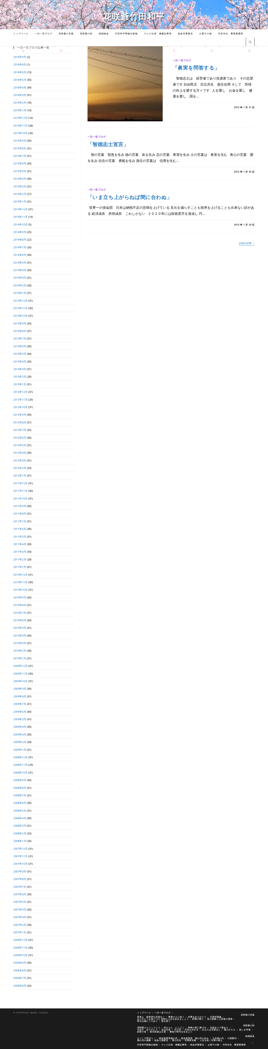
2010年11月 (20, 582)
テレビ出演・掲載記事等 (174, 1044)
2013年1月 (19, 384)
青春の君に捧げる (197, 1027)
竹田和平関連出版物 (147, 1044)
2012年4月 (19, 453)
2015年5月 (19, 171)
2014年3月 (19, 277)
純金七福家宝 (161, 1040)
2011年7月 (19, 521)
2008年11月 (20, 765)
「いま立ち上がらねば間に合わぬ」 (130, 196)
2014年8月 (19, 239)
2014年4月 (19, 270)
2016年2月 (19, 102)
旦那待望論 (216, 1016)
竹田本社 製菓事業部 (234, 1044)
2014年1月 (19, 293)
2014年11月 (20, 217)
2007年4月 (19, 909)
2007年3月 (19, 917)
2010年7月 (19, 613)
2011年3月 (19, 551)
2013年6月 (19, 346)
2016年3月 (19, 95)
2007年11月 (20, 856)
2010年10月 (20, 590)
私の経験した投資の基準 (220, 1018)
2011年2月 (19, 559)
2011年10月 (20, 498)
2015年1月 (19, 201)
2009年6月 (19, 711)
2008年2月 (19, 833)
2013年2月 (19, 376)
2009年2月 (19, 742)
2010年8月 (19, 605)
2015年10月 (20, 133)
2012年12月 (20, 392)
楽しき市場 (245, 1029)
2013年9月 (19, 323)
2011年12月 (20, 483)
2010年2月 (19, 650)
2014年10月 (20, 224)
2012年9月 (19, 414)
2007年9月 (19, 871)
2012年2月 (19, 468)
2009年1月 (19, 750)
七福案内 (232, 1038)
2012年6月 (19, 437)
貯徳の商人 (198, 1018)
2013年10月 (20, 316)
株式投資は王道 (158, 1031)
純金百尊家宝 (197, 1044)
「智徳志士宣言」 (108, 144)
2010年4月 (19, 635)
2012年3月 (19, 460)
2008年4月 (19, 818)
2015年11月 (20, 125)
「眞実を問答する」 (196, 67)
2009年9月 (19, 688)
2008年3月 (19, 825)
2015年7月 (19, 156)
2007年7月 (19, 887)
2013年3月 (19, 369)
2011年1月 (19, 567)
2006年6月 (19, 986)
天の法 (177, 1029)
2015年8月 (19, 148)
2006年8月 (19, 970)
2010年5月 (19, 628)
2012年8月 (19, 422)
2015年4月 (19, 179)
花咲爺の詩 (249, 1025)
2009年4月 (19, 727)
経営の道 (141, 1031)
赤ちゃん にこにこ (174, 1027)
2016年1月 (19, 110)
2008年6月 (19, 803)
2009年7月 (19, 704)
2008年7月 (19, 795)
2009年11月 (20, 673)
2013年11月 (20, 308)
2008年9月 (19, 780)
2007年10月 (20, 864)
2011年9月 (19, 506)
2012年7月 (19, 430)
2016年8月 (19, 64)
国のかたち (230, 1029)
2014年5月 (19, 262)
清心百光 (176, 1040)
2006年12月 (20, 940)
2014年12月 (20, 209)
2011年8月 (19, 513)
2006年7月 (19, 978)
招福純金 (250, 1036)
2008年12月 (20, 757)
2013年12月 (20, 300)
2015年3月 (19, 186)
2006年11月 (20, 947)
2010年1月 (19, 658)
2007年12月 (20, 848)
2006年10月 (20, 955)
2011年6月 (19, 529)
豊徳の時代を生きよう (181, 1031)
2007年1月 (19, 932)
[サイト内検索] (250, 42)
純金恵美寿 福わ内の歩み (195, 1038)
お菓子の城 (213, 1044)
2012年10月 (20, 407)
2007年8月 (19, 879)
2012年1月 (19, 475)
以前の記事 (247, 243)
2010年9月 (19, 597)
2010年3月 (19, 643)
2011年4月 (19, 544)
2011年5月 (19, 536)
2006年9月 (19, 962)
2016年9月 (19, 57)
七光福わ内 (218, 1038)
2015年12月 (20, 118)
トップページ (144, 1012)
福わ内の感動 (144, 1040)
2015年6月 (19, 163)
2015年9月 (19, 140)
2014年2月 (19, 285)
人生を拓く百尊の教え (211, 1040)
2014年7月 (19, 247)
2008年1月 (19, 841)
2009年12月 (20, 666)
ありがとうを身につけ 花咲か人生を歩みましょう (163, 1018)
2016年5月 (19, 80)
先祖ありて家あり (219, 1027)
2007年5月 (19, 902)
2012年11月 (20, 399)
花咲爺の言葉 (248, 1014)
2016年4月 (19, 87)
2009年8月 (19, 696)
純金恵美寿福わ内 (168, 1038)
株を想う (166, 1021)
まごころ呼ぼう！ (146, 1038)
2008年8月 (19, 788)
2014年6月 (19, 255)
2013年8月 (19, 331)
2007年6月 (19, 894)
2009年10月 (20, 681)
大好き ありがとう (147, 1029)
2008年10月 (20, 772)
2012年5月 (19, 445)
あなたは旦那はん (211, 1029)
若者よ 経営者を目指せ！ (151, 1016)
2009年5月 (19, 719)
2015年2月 (19, 194)
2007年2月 (19, 925)
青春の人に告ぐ (176, 1016)
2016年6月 (19, 72)
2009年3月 (19, 734)
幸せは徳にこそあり (147, 1021)
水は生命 (166, 1029)
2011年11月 (20, 491)
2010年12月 (20, 574)
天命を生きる (191, 1029)
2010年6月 (19, 620)
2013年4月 (19, 361)
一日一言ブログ (182, 60)
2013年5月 (19, 354)
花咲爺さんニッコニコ (148, 1027)
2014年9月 (19, 232)
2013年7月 (19, 338)
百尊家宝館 (190, 1040)
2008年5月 (19, 810)
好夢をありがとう (197, 1016)
